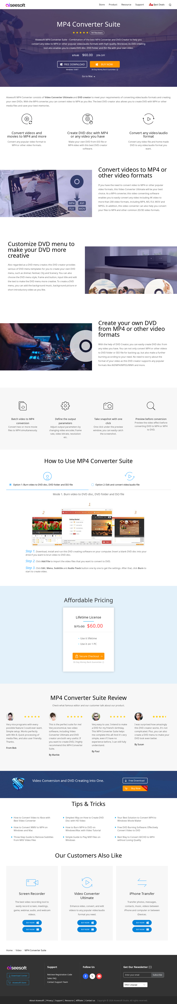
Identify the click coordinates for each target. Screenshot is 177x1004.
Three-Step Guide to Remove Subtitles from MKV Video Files (33, 839)
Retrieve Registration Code (59, 974)
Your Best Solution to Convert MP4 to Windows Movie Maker (136, 819)
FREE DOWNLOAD (74, 64)
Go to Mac (87, 76)
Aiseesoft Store (19, 982)
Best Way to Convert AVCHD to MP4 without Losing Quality (135, 839)
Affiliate (79, 1000)
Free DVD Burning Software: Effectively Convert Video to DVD (137, 829)
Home (9, 950)
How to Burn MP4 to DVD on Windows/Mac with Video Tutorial (83, 829)
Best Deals (159, 4)
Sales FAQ (51, 978)
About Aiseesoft (36, 1000)
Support (139, 4)
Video (19, 950)
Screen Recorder (32, 893)
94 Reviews (97, 32)
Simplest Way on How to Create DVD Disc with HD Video (85, 819)
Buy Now (139, 788)
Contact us (90, 1000)
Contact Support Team (57, 982)
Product (113, 4)
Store (102, 4)
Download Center (19, 975)
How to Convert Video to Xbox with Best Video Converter (32, 819)
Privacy (49, 1000)
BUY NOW (107, 64)
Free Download (137, 780)
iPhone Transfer (142, 893)
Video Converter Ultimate (87, 895)
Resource (126, 4)
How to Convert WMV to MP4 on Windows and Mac (31, 829)
